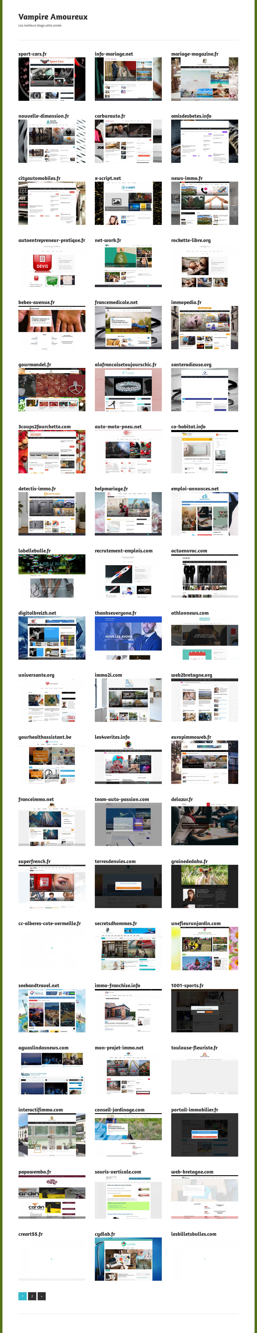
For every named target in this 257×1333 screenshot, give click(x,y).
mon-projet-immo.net (119, 1047)
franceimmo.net (36, 799)
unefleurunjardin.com (196, 923)
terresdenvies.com (115, 861)
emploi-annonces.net (195, 488)
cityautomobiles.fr (39, 178)
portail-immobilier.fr (194, 1109)
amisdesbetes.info (191, 115)
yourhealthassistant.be (44, 737)
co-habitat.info (188, 426)
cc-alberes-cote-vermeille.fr (49, 923)
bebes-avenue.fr (36, 302)
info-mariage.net (114, 53)
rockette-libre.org (191, 240)
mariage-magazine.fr (194, 53)
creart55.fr (30, 1234)
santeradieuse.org (191, 364)
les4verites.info (112, 737)
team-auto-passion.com (122, 799)
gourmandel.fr (34, 364)
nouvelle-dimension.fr (43, 115)
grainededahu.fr (189, 861)
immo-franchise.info (117, 985)
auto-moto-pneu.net (118, 426)
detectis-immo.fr (37, 488)
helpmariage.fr (111, 488)
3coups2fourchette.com (44, 426)
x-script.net (108, 178)
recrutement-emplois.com (124, 550)
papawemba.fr (34, 1171)
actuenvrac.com (189, 550)
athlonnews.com (190, 612)
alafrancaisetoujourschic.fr (126, 364)
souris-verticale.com (118, 1171)
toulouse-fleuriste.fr (194, 1047)
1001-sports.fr (187, 985)
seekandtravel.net (38, 985)
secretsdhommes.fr (116, 923)
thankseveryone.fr (115, 612)
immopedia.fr (186, 302)
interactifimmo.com (40, 1109)
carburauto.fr (110, 115)
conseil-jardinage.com (119, 1109)
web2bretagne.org (191, 674)
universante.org (36, 674)
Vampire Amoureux (52, 16)
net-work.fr (108, 240)
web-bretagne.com (192, 1171)
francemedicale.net (116, 302)
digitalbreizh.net (37, 612)
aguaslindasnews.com (43, 1047)
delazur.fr (182, 799)
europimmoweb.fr (191, 737)
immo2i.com (108, 674)
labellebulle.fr (34, 550)
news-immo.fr (187, 178)
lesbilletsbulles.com (193, 1234)
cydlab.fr (105, 1234)
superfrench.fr (34, 861)
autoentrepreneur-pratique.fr (51, 240)
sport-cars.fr (32, 53)
